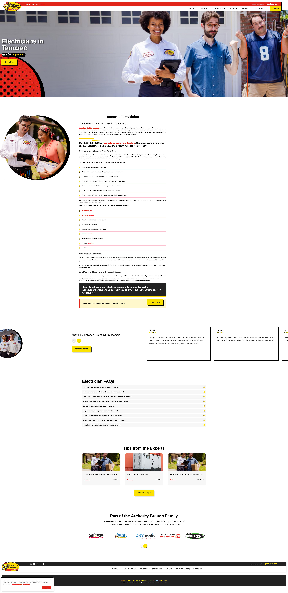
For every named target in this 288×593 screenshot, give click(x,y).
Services (116, 569)
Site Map (129, 580)
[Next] (79, 341)
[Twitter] (40, 564)
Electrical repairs (87, 210)
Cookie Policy (26, 584)
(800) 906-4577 (272, 4)
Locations (197, 569)
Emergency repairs (88, 215)
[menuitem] (192, 8)
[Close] (51, 579)
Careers (168, 569)
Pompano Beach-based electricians (112, 303)
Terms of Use (151, 580)
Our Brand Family (182, 569)
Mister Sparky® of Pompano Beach (89, 128)
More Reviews (81, 349)
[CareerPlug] (31, 564)
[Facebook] (44, 564)
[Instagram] (37, 564)
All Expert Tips (144, 493)
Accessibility (123, 580)
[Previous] (74, 341)
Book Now (276, 8)
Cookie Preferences (17, 584)
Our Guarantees (130, 569)
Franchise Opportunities (151, 569)
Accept (46, 587)
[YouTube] (34, 564)
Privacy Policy (135, 580)
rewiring (90, 243)
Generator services (88, 234)
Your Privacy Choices (162, 580)
